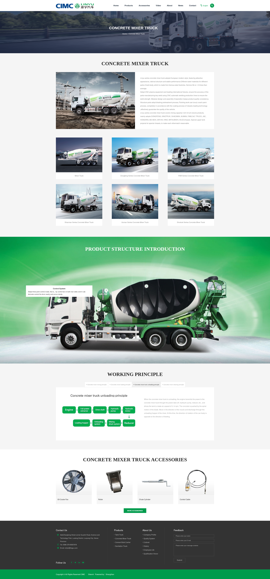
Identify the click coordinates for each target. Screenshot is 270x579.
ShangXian (110, 574)
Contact (192, 5)
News (180, 5)
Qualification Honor (151, 553)
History (146, 546)
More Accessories (135, 511)
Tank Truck (119, 534)
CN (204, 13)
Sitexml (91, 574)
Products (129, 5)
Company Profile (150, 534)
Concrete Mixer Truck (137, 34)
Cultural (146, 542)
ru (204, 17)
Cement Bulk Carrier (122, 542)
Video (158, 5)
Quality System (149, 538)
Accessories (144, 5)
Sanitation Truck (121, 546)
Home (116, 5)
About (169, 5)
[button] (96, 384)
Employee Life (149, 550)
